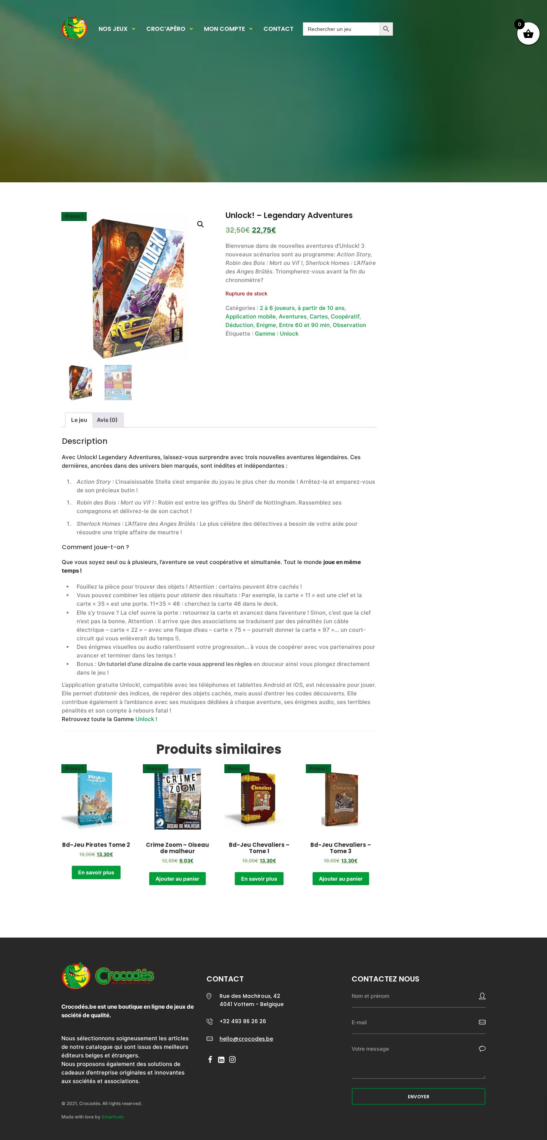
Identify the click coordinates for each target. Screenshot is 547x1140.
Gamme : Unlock (276, 333)
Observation (349, 325)
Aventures (293, 316)
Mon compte (224, 29)
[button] (200, 224)
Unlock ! (146, 719)
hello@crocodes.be (246, 1039)
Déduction (239, 325)
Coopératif (345, 316)
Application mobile (250, 316)
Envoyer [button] (418, 1096)
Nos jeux (113, 29)
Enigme (266, 325)
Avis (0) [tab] (107, 419)
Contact (278, 29)
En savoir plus (96, 872)
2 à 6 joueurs (277, 307)
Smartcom (113, 1117)
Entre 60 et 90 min (304, 325)
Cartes (319, 316)
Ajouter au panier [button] (177, 878)
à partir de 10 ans (321, 307)
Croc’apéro (165, 29)
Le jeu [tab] (79, 419)
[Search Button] (386, 29)
